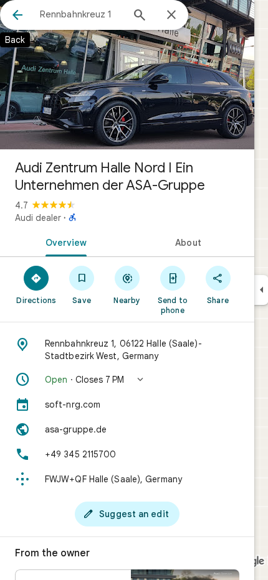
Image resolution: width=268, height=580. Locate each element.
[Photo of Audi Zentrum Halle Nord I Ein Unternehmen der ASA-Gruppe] (127, 74)
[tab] (63, 241)
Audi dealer (38, 217)
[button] (127, 379)
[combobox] (81, 14)
